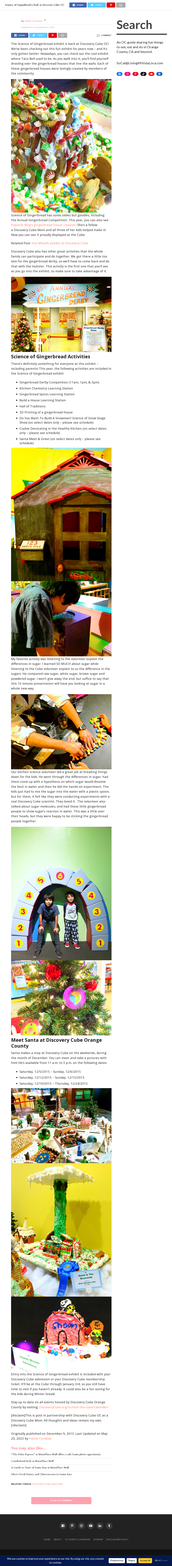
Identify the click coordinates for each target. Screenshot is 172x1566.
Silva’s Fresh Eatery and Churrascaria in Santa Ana (41, 1474)
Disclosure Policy (117, 1539)
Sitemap (98, 1539)
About (58, 1539)
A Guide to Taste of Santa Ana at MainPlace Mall (40, 1467)
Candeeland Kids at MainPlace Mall (32, 1461)
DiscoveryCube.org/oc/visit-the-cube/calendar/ (74, 1407)
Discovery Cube (41, 1484)
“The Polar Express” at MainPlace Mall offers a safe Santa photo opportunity (56, 1454)
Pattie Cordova (33, 21)
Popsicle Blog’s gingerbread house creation (43, 225)
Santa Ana (57, 1484)
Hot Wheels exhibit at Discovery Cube (60, 243)
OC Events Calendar (77, 1539)
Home (47, 1539)
